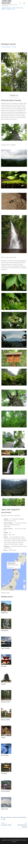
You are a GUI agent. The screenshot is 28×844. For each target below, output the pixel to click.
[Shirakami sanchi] (14, 132)
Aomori (14, 46)
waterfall (14, 817)
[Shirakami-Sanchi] (14, 234)
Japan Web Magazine (6, 46)
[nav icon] (24, 3)
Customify (14, 841)
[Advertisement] (14, 25)
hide (16, 95)
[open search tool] (20, 3)
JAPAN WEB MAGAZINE (6, 2)
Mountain (9, 817)
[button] (14, 570)
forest (18, 817)
